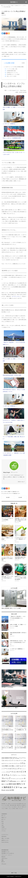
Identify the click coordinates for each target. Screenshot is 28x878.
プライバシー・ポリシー (7, 856)
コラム (22, 765)
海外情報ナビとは (5, 853)
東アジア (23, 782)
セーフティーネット (16, 296)
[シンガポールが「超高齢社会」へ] (14, 117)
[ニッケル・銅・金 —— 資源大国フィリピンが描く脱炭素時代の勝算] (14, 446)
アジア (21, 759)
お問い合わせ (4, 859)
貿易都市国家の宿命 (11, 70)
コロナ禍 (10, 767)
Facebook (4, 865)
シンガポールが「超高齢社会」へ (10, 123)
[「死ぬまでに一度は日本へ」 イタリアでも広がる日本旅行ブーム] (14, 335)
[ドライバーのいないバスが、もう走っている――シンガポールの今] (14, 145)
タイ (21, 770)
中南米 (3, 828)
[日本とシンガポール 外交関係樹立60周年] (14, 131)
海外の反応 (12, 785)
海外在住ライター (16, 491)
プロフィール (20, 481)
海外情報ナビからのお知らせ (8, 854)
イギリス (6, 761)
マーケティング (14, 780)
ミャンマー (21, 780)
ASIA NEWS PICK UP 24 (9, 759)
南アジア (6, 782)
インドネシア (16, 762)
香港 (13, 791)
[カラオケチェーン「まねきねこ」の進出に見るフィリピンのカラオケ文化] (14, 413)
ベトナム (23, 776)
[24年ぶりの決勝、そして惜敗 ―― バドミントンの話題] (14, 100)
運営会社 (3, 858)
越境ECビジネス (5, 841)
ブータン (19, 776)
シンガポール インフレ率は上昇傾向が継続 (14, 66)
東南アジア (10, 491)
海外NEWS (4, 837)
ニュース (9, 773)
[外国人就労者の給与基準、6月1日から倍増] (14, 368)
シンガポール (5, 491)
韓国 (10, 791)
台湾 (10, 782)
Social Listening (5, 843)
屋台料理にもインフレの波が (13, 74)
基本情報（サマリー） (16, 782)
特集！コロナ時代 (5, 839)
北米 (2, 826)
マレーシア (11, 493)
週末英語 (7, 791)
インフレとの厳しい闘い (12, 68)
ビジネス (17, 773)
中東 (2, 824)
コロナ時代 (5, 767)
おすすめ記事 (14, 588)
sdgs (18, 759)
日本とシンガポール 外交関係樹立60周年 (12, 138)
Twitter (3, 863)
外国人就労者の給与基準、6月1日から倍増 (12, 375)
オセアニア (4, 764)
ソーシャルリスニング (11, 770)
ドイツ (23, 770)
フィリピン (13, 776)
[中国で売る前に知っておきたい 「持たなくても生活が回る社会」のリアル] (14, 382)
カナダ (18, 764)
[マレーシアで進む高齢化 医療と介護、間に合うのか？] (14, 430)
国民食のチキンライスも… (13, 72)
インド (11, 762)
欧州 (7, 785)
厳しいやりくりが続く (12, 76)
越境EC (4, 791)
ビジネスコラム (6, 493)
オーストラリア (13, 764)
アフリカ (3, 832)
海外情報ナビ (14, 2)
